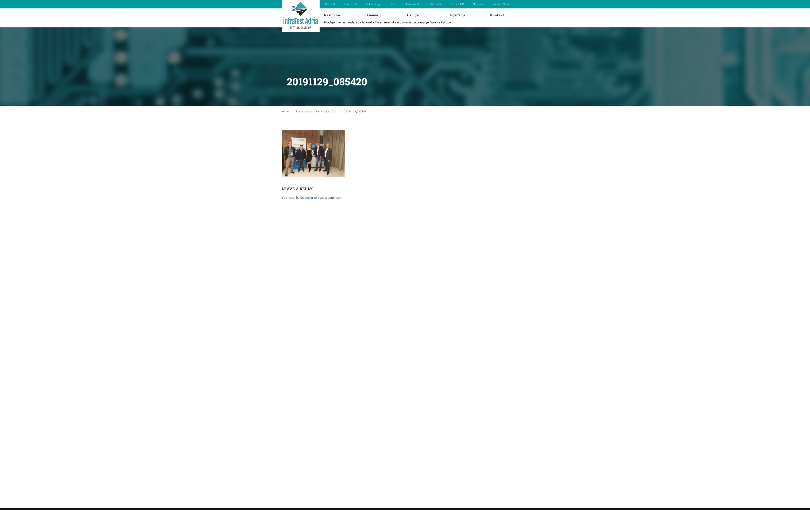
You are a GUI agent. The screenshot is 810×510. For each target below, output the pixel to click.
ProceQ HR (457, 4)
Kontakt (497, 15)
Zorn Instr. (435, 4)
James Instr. (412, 4)
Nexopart (478, 4)
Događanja (457, 15)
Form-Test (350, 4)
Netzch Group (501, 4)
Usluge (413, 15)
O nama (371, 15)
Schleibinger (374, 4)
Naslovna (332, 15)
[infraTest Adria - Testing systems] (301, 16)
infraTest (329, 4)
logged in (306, 198)
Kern (393, 4)
